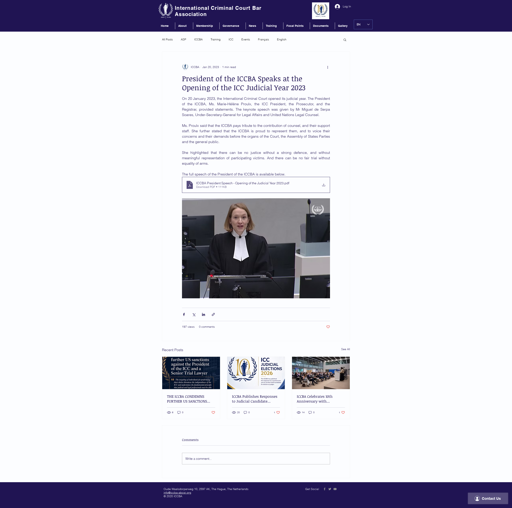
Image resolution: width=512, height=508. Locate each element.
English (281, 39)
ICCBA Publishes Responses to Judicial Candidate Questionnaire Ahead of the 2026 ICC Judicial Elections (255, 399)
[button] (345, 39)
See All (345, 349)
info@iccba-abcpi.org (177, 492)
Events (245, 39)
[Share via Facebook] (184, 314)
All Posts (167, 39)
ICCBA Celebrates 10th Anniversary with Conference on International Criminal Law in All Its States (320, 399)
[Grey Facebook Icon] (324, 489)
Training (216, 39)
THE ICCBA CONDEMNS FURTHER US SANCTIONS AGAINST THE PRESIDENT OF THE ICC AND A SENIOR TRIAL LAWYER (191, 399)
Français (263, 39)
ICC (231, 39)
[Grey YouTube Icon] (335, 489)
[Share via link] (213, 314)
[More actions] (327, 67)
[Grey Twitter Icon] (330, 489)
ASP (183, 39)
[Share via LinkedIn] (203, 314)
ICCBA (198, 39)
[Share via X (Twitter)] (194, 314)
